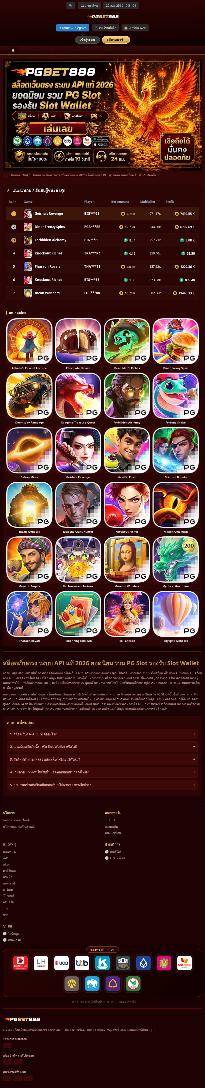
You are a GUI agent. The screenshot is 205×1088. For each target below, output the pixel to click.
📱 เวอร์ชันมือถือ (105, 28)
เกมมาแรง (38, 50)
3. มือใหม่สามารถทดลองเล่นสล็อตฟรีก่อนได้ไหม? (45, 759)
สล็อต (64, 50)
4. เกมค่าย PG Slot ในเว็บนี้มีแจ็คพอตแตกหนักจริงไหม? (49, 772)
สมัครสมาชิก (116, 39)
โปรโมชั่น (191, 50)
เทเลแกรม (14, 940)
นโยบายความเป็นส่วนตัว (19, 827)
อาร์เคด (129, 50)
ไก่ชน (176, 50)
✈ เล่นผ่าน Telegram (72, 28)
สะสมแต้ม (111, 827)
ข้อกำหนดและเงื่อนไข (17, 820)
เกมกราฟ (112, 50)
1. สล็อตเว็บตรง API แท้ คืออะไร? (33, 734)
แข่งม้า (96, 50)
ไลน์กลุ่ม (13, 934)
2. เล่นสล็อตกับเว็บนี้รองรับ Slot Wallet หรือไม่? (44, 746)
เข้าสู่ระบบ (87, 39)
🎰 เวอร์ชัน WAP (135, 28)
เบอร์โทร (115, 852)
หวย (23, 50)
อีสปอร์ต (161, 50)
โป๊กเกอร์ (145, 50)
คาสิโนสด (79, 50)
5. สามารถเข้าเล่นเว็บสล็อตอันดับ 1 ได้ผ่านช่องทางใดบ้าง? (50, 785)
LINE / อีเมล (118, 858)
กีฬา (53, 50)
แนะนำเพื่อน (113, 833)
